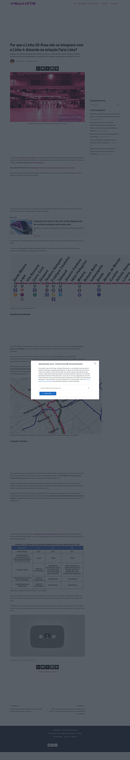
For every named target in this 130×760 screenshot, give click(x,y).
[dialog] (65, 380)
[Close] (95, 364)
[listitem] (65, 388)
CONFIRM (47, 393)
